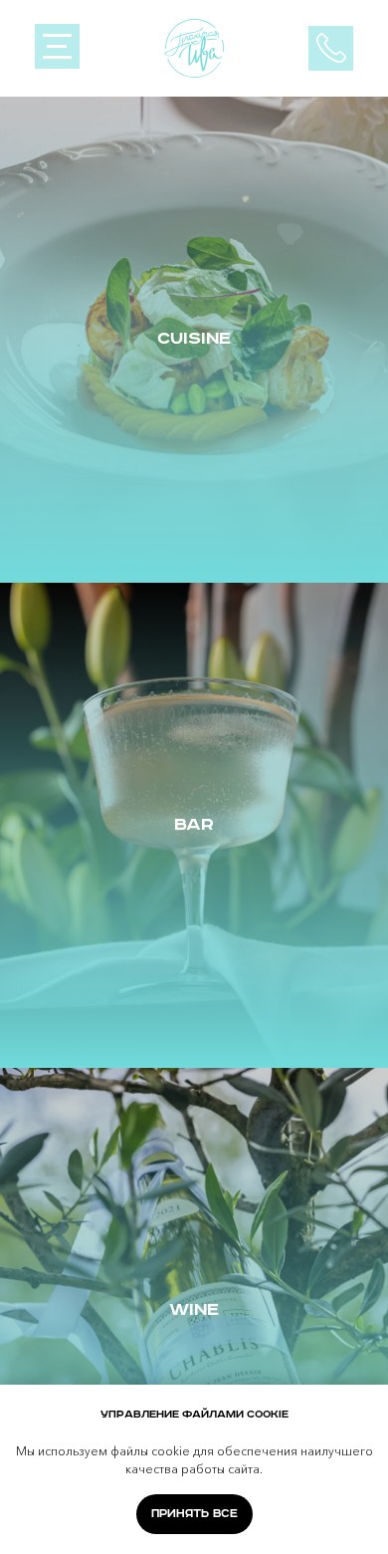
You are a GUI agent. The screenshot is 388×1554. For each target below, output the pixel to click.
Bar (194, 825)
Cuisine (194, 339)
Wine (194, 1310)
